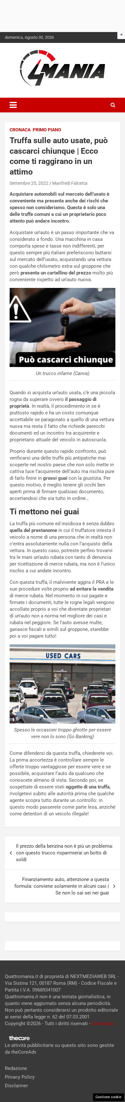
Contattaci (103, 1023)
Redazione (16, 1068)
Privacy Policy (20, 1077)
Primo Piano (47, 129)
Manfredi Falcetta (70, 183)
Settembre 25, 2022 (29, 183)
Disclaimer (16, 1086)
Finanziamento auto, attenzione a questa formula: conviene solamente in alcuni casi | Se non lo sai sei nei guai (61, 886)
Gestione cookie (108, 1097)
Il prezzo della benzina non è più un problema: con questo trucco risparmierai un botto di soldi (64, 852)
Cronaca (20, 129)
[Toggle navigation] (13, 105)
